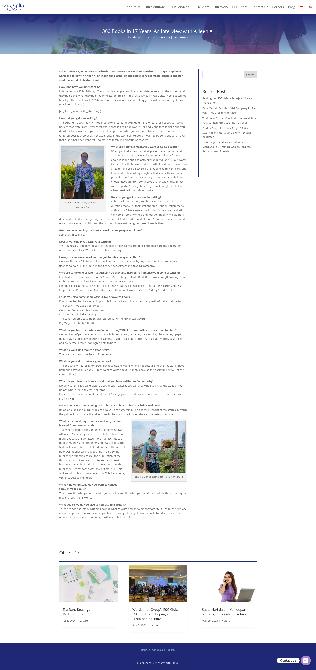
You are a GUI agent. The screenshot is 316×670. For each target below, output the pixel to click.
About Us (133, 7)
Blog (291, 7)
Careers (278, 7)
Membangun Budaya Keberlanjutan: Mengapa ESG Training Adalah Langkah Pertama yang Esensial (226, 147)
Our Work (220, 7)
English (170, 650)
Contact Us (260, 7)
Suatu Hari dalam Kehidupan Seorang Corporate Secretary (224, 611)
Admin (136, 37)
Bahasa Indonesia (152, 650)
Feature (165, 37)
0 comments (180, 37)
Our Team (240, 7)
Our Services (179, 7)
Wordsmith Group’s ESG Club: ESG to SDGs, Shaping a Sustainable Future (155, 614)
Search (250, 75)
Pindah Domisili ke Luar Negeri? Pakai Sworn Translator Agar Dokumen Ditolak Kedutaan (226, 132)
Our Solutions (155, 7)
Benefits (203, 7)
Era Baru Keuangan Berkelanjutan (77, 611)
